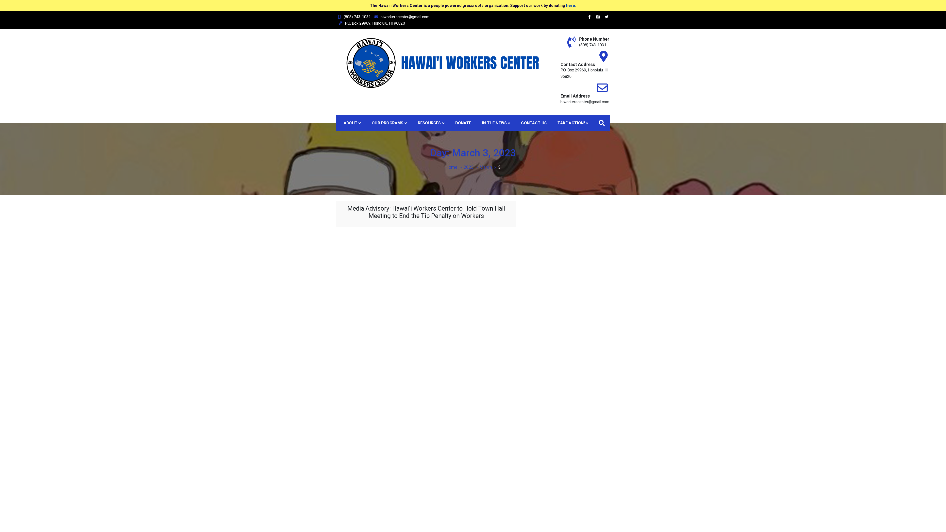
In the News (494, 123)
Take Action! (571, 123)
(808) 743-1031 (357, 17)
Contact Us (534, 123)
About (350, 123)
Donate (463, 123)
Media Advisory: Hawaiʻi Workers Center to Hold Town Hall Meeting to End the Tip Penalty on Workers (426, 212)
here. (571, 5)
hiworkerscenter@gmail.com (405, 17)
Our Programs (387, 123)
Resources (429, 123)
